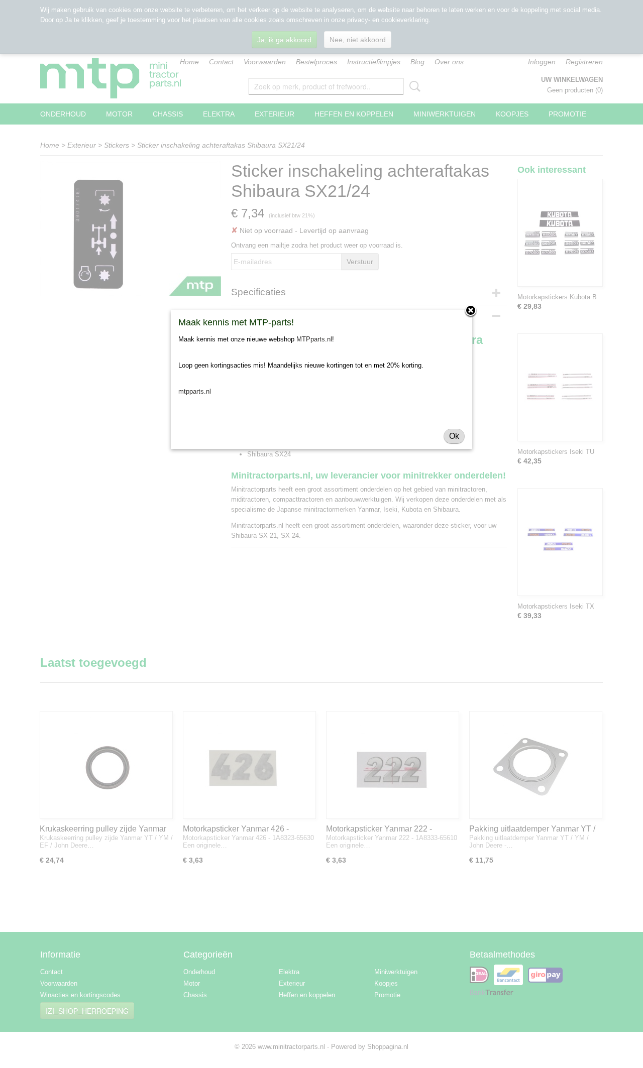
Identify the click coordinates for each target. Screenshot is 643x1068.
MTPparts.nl (314, 339)
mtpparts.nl (194, 391)
